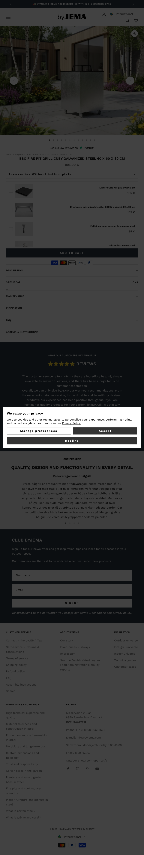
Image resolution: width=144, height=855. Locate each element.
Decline (72, 440)
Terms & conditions (93, 612)
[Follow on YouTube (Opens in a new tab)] (97, 769)
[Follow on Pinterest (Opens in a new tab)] (87, 769)
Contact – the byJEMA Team (25, 640)
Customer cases (125, 666)
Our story (66, 640)
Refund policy (15, 671)
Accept (105, 431)
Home (8, 155)
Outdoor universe (126, 640)
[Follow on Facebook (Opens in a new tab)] (68, 769)
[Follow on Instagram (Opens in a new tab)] (78, 769)
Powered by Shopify (83, 829)
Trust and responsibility (22, 764)
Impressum (67, 653)
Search (10, 691)
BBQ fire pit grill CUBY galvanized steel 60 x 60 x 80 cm (43, 155)
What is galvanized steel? (23, 817)
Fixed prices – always (75, 647)
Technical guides (125, 660)
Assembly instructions (21, 684)
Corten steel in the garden (24, 770)
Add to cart (72, 253)
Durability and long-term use (26, 746)
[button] (124, 14)
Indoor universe (124, 653)
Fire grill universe (126, 647)
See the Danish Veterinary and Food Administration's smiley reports (80, 665)
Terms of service (17, 658)
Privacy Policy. (71, 423)
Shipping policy (16, 665)
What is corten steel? (20, 811)
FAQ (8, 678)
